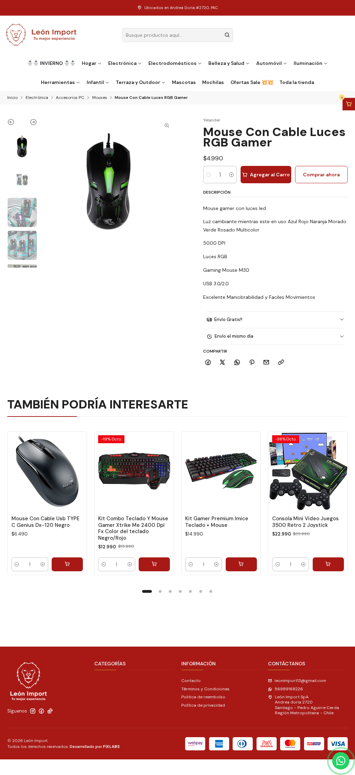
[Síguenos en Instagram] (33, 711)
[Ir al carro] (349, 104)
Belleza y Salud (226, 63)
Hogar (89, 63)
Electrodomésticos (172, 63)
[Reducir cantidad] (209, 174)
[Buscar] (227, 35)
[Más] (75, 471)
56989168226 (289, 689)
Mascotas (184, 82)
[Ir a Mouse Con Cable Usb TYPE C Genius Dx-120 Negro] (47, 471)
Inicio (12, 98)
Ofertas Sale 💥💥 (252, 82)
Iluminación (308, 63)
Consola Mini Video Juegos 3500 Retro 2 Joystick (305, 521)
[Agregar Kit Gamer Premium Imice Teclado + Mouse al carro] (241, 564)
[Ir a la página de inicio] (41, 35)
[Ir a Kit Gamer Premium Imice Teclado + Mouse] (221, 471)
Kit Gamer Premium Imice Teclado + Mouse (216, 521)
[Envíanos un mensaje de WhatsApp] (340, 760)
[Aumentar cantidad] (231, 174)
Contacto (191, 680)
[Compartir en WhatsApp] (237, 362)
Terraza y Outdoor (138, 82)
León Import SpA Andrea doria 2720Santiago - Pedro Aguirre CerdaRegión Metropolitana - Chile (307, 705)
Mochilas (213, 82)
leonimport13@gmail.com (300, 680)
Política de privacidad (203, 705)
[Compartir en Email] (266, 362)
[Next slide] (29, 123)
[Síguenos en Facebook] (41, 711)
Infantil (95, 82)
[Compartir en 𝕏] (222, 362)
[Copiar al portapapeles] (281, 362)
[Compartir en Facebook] (208, 362)
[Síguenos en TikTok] (50, 711)
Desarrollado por (95, 746)
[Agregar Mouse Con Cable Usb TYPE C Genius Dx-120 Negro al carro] (67, 564)
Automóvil (269, 63)
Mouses (99, 98)
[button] (147, 591)
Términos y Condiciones (205, 689)
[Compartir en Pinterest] (251, 362)
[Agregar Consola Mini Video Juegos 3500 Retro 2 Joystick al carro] (328, 564)
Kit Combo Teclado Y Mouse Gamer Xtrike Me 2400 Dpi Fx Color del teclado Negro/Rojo (133, 528)
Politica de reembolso (203, 697)
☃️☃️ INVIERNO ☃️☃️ (51, 63)
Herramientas (58, 82)
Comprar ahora (321, 174)
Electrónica (122, 63)
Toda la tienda (296, 82)
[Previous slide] (14, 123)
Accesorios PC (70, 98)
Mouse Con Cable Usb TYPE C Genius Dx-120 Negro (45, 521)
